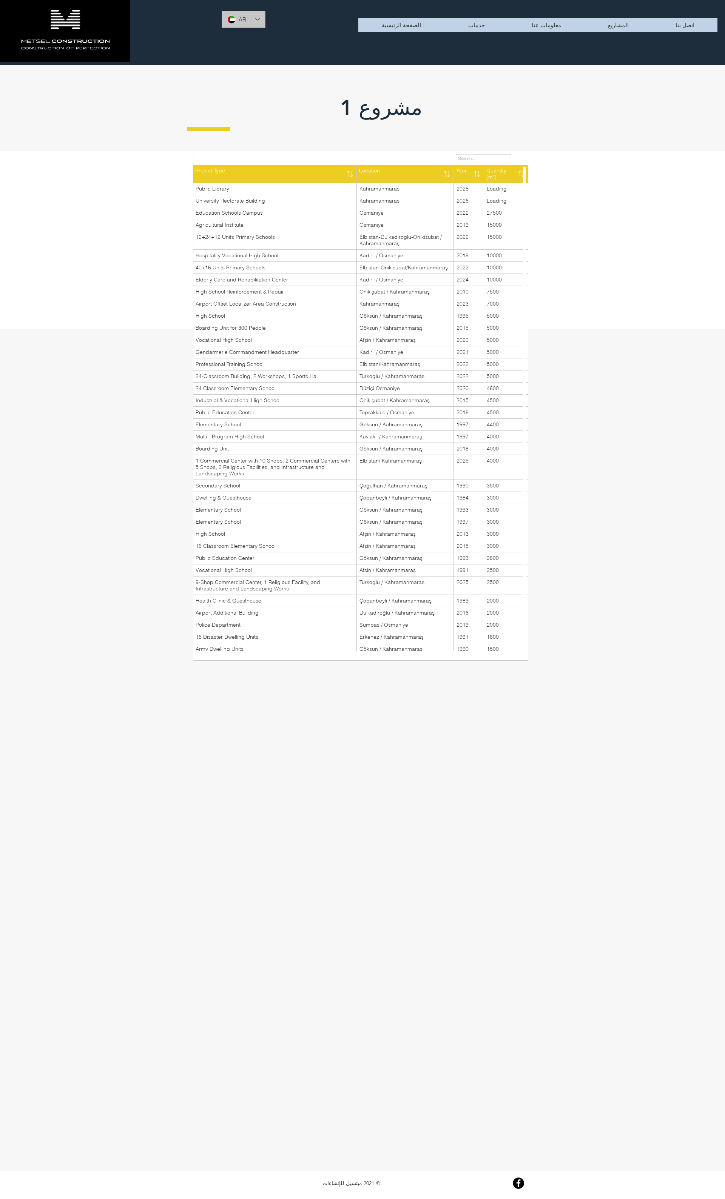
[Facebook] (518, 1183)
